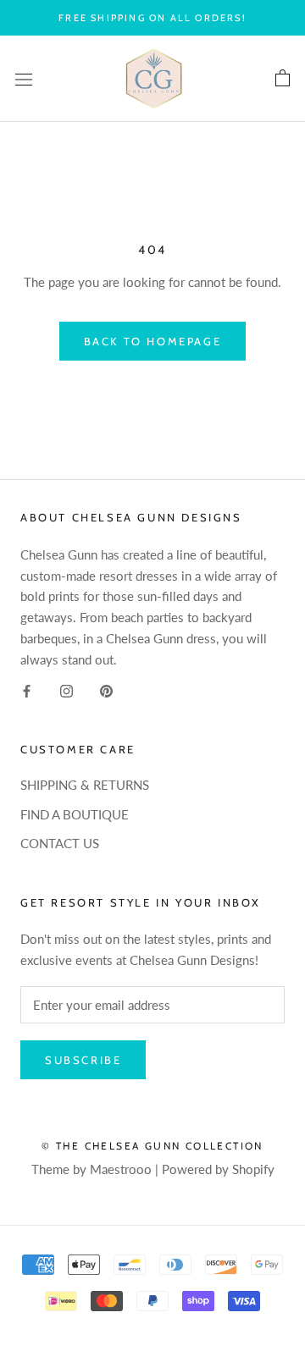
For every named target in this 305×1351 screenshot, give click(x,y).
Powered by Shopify (218, 1169)
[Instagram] (66, 689)
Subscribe (83, 1060)
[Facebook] (26, 689)
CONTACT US (59, 843)
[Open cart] (282, 78)
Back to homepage (153, 341)
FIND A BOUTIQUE (74, 814)
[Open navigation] (23, 78)
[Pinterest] (106, 689)
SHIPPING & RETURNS (84, 784)
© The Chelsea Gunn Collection (152, 1145)
